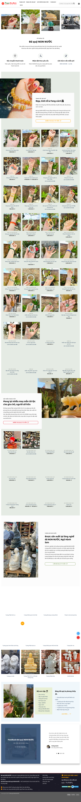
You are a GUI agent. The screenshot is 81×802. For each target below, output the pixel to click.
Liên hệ (44, 784)
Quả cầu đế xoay (12, 452)
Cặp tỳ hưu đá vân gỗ (69, 452)
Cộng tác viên (46, 782)
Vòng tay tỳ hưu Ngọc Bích (12, 150)
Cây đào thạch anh (31, 452)
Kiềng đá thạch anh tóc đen (49, 261)
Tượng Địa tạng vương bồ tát (51, 615)
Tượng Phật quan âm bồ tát (30, 615)
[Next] (35, 549)
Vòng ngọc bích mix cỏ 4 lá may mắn (31, 206)
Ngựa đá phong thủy (31, 478)
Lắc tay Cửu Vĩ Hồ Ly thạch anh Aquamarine (50, 206)
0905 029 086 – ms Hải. (66, 64)
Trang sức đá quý (30, 2)
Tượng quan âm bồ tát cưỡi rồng (10, 645)
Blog (21, 5)
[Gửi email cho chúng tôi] (70, 782)
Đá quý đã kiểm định (44, 709)
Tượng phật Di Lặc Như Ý (50, 505)
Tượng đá (53, 2)
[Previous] (6, 549)
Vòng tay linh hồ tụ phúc (12, 178)
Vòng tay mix (42, 707)
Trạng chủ (22, 2)
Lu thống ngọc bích (50, 342)
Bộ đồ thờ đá (70, 676)
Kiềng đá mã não (50, 234)
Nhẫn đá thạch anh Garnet (31, 315)
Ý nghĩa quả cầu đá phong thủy (65, 702)
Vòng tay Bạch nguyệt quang (31, 289)
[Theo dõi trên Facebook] (66, 782)
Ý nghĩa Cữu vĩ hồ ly (62, 706)
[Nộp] (74, 3)
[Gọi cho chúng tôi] (72, 782)
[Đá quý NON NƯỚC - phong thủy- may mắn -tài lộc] (9, 3)
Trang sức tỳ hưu (43, 699)
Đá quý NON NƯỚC (25, 739)
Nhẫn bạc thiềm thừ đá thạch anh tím (69, 343)
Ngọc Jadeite (42, 703)
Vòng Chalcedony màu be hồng (69, 234)
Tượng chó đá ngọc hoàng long (12, 505)
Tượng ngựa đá (50, 478)
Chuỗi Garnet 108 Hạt (31, 150)
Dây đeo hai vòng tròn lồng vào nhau (12, 371)
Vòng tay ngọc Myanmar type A (31, 262)
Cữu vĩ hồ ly (42, 695)
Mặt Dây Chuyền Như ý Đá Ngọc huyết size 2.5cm (68, 371)
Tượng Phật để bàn (50, 452)
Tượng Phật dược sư (30, 645)
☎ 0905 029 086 (67, 775)
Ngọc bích (41, 705)
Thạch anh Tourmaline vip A (31, 178)
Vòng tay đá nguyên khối (29, 30)
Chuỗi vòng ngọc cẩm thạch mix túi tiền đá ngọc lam (69, 151)
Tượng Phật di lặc (50, 676)
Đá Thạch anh (42, 701)
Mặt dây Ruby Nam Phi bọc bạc (12, 342)
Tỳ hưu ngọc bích (31, 342)
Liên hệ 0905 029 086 (50, 181)
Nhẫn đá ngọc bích (49, 315)
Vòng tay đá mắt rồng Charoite (68, 261)
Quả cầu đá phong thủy (50, 26)
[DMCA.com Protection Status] (66, 787)
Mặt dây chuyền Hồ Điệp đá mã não (68, 315)
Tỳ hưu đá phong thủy (31, 505)
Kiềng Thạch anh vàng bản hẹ (12, 289)
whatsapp (65, 777)
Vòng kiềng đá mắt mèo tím (68, 289)
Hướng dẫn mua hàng (48, 777)
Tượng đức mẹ (70, 645)
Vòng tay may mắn (68, 178)
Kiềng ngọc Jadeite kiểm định (12, 261)
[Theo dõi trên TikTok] (68, 782)
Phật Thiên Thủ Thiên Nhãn (12, 315)
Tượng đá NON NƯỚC (69, 25)
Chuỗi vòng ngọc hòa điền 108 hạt (50, 151)
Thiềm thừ (68, 505)
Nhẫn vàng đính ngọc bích (31, 371)
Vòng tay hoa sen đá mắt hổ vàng (12, 206)
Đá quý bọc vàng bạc (44, 711)
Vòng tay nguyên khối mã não (12, 234)
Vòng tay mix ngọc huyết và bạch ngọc (50, 178)
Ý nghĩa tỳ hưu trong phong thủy (66, 708)
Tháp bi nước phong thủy (70, 615)
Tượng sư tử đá (10, 676)
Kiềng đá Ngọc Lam (50, 289)
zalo (75, 775)
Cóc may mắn (12, 478)
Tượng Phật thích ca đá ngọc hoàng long (30, 676)
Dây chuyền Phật (43, 697)
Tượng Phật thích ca (10, 615)
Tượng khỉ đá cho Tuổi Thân (68, 478)
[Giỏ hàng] (79, 3)
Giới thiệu (45, 775)
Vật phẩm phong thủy (43, 2)
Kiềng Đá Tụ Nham (31, 234)
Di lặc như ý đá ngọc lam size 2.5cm (50, 371)
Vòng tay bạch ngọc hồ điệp (68, 206)
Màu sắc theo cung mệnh (63, 704)
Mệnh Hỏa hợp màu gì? (63, 710)
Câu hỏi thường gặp (47, 779)
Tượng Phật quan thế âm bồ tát (50, 645)
